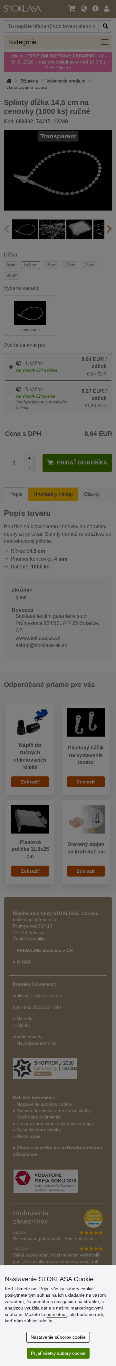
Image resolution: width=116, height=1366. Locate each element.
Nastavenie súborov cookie (58, 1337)
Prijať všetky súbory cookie (58, 1353)
